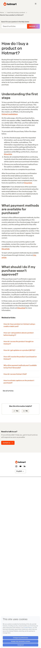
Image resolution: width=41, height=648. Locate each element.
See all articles (8, 391)
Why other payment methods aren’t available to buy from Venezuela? (20, 366)
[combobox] (16, 471)
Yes (17, 411)
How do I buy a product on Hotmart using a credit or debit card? (19, 325)
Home (2, 12)
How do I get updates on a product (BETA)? (19, 350)
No (27, 411)
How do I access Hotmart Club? (15, 374)
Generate (32, 26)
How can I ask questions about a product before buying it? (19, 334)
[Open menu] (35, 4)
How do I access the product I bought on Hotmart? (19, 343)
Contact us (6, 443)
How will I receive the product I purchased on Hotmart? (20, 358)
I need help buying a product (16, 12)
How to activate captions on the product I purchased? (19, 382)
